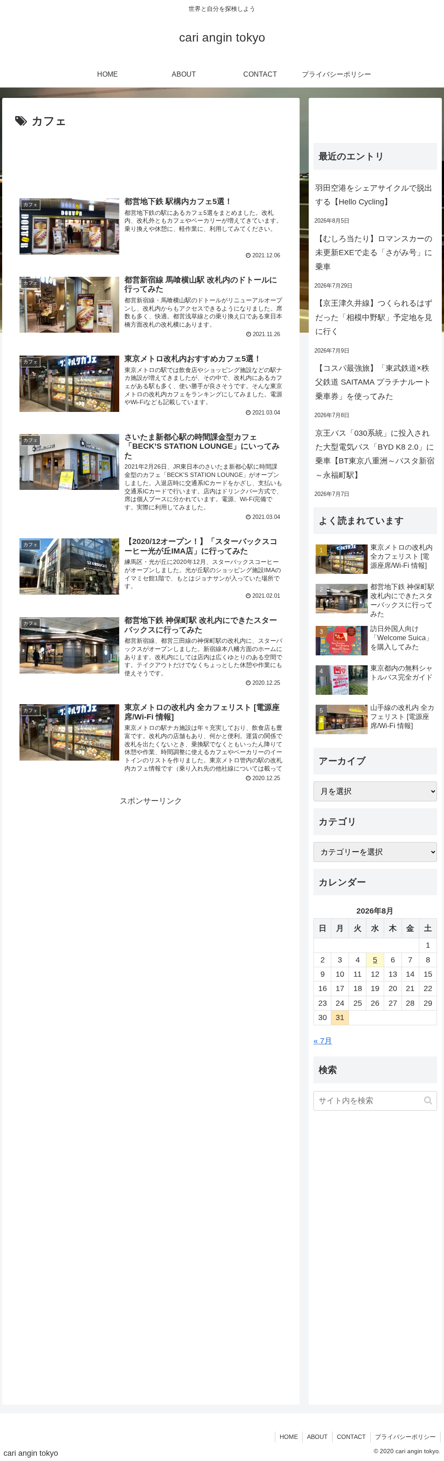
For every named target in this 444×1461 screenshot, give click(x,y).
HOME (289, 1436)
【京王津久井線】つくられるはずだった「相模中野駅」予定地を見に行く (373, 317)
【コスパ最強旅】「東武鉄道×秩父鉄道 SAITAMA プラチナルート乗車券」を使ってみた (373, 382)
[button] (428, 1100)
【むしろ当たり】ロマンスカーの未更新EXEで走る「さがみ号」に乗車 (373, 252)
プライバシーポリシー (405, 1436)
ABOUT (317, 1436)
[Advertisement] (151, 157)
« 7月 (322, 1041)
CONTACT (351, 1436)
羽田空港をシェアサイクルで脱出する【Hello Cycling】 (373, 195)
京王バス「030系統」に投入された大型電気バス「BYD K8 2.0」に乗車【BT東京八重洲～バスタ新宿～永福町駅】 (374, 454)
